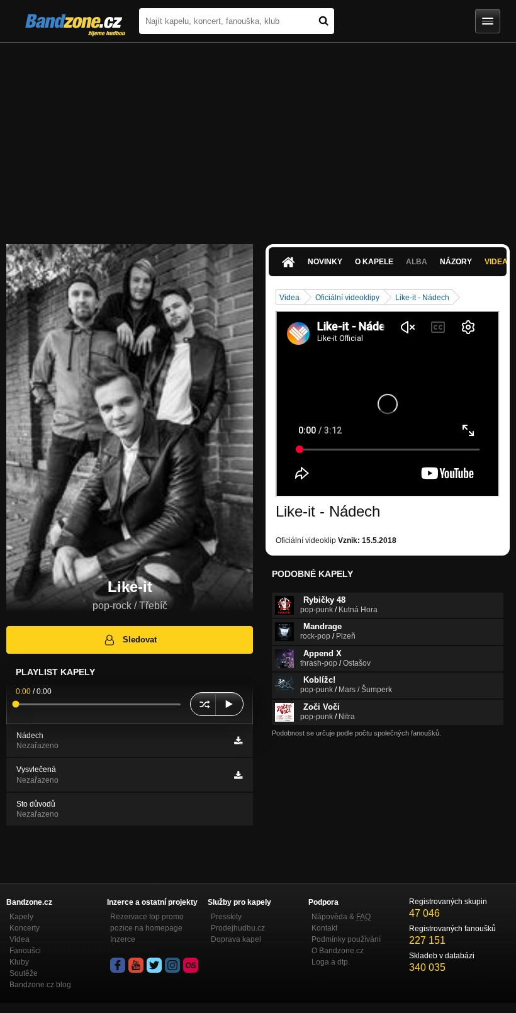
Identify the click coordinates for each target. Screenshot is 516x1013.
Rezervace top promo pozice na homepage (147, 922)
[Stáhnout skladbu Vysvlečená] (238, 775)
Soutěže (23, 973)
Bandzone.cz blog (40, 984)
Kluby (19, 962)
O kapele (374, 261)
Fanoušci (25, 950)
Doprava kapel (236, 939)
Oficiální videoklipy (347, 297)
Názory (456, 261)
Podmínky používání (346, 939)
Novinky (325, 261)
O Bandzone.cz (337, 950)
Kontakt (324, 928)
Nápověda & (341, 916)
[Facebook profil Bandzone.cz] (117, 965)
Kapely (21, 916)
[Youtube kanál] (135, 965)
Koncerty (24, 928)
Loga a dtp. (330, 962)
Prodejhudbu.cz (238, 928)
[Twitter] (154, 965)
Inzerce (122, 939)
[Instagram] (172, 965)
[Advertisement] (258, 137)
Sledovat (140, 639)
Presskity (226, 916)
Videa (289, 297)
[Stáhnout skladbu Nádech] (238, 740)
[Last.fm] (190, 965)
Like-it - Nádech (422, 297)
